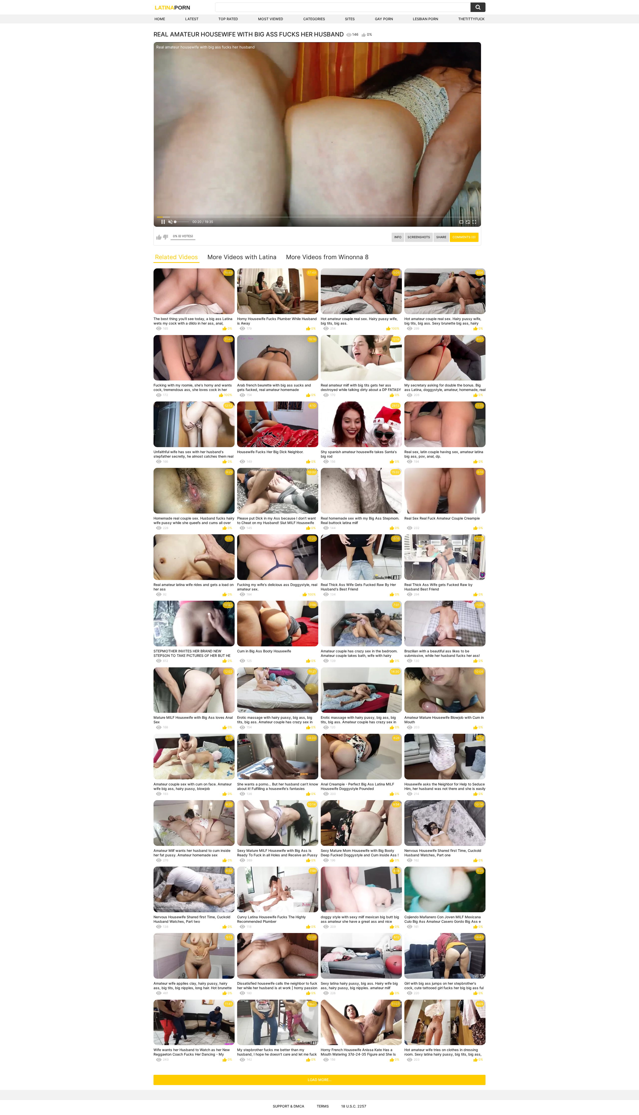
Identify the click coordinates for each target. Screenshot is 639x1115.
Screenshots (419, 237)
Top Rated (228, 19)
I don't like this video (165, 237)
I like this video (158, 237)
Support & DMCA (288, 1106)
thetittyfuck (471, 19)
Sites (350, 19)
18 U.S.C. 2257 (353, 1106)
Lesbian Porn (425, 19)
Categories (314, 19)
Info (397, 237)
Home (160, 19)
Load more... (319, 1080)
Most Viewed (270, 19)
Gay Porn (384, 19)
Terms (323, 1106)
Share (441, 237)
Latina (172, 7)
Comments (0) (464, 237)
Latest (191, 19)
